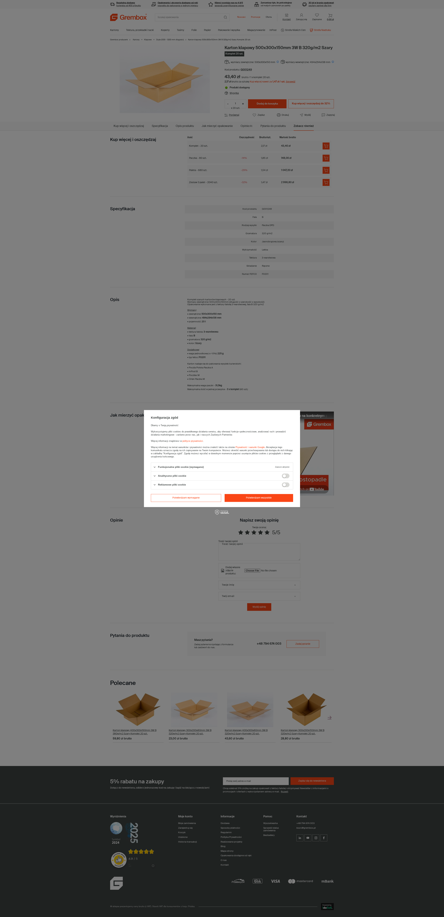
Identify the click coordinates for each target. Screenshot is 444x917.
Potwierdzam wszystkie (259, 498)
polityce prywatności (192, 441)
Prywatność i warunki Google (250, 447)
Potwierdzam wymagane (186, 498)
